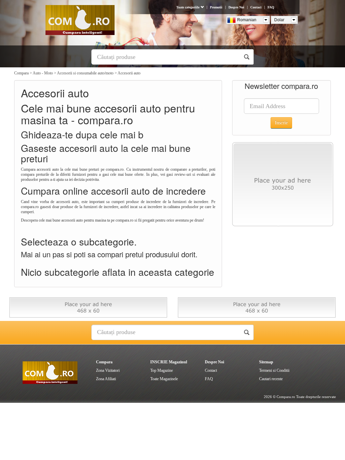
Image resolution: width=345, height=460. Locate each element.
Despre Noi (236, 7)
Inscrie (281, 122)
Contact (255, 7)
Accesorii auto (129, 73)
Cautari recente (271, 378)
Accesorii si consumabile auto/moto (85, 73)
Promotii (216, 7)
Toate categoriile (188, 7)
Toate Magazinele (164, 378)
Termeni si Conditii (274, 370)
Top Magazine (161, 370)
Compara (21, 73)
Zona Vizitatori (108, 370)
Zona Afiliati (106, 378)
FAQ (271, 7)
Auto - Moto (43, 73)
